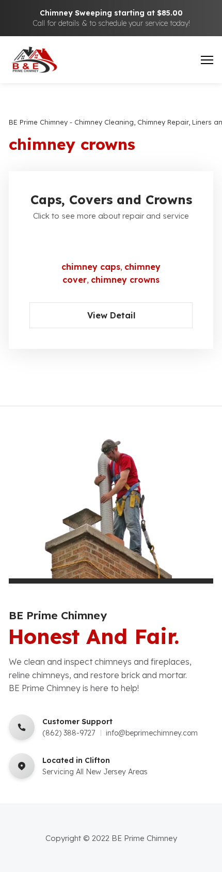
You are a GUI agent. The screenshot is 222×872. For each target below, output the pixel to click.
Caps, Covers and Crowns (111, 199)
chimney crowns (125, 279)
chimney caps (90, 267)
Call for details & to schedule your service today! (111, 23)
